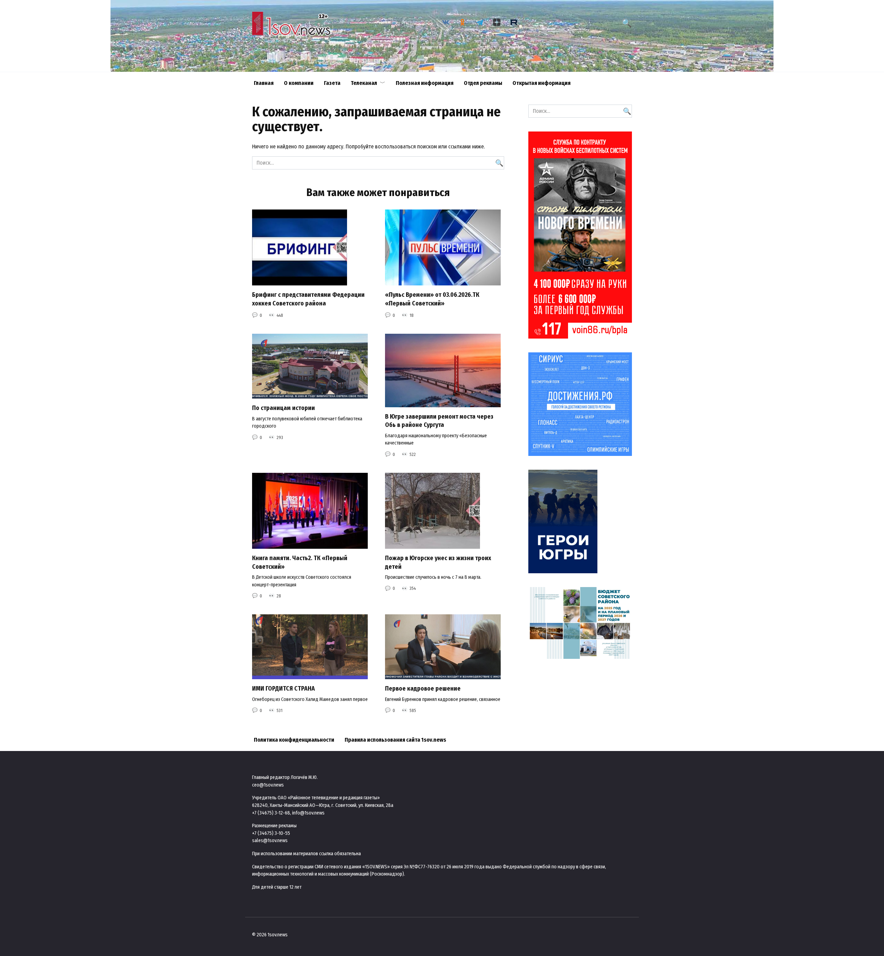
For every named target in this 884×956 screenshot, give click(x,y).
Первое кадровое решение (423, 688)
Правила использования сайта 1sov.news (395, 739)
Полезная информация (424, 83)
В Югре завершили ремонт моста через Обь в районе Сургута (439, 421)
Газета (332, 83)
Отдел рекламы (483, 83)
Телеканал (364, 83)
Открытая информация (541, 83)
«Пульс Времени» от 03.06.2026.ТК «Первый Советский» (432, 299)
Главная (263, 83)
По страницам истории (283, 408)
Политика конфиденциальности (294, 739)
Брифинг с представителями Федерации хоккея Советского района (308, 299)
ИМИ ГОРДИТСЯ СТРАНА (283, 688)
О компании (299, 83)
